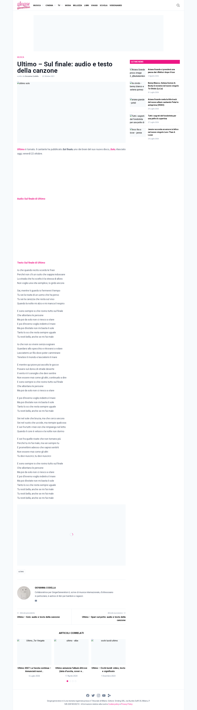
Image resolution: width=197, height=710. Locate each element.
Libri (86, 5)
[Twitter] (93, 695)
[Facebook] (87, 695)
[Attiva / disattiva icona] (178, 5)
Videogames (116, 5)
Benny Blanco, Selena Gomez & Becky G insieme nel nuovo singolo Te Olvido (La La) (163, 86)
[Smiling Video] (109, 695)
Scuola (103, 5)
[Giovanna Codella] (24, 594)
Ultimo (21, 572)
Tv (59, 5)
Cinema (49, 5)
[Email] (36, 600)
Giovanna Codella (32, 76)
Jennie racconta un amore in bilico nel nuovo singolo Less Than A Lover (163, 132)
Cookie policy (113, 704)
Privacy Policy (127, 704)
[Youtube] (103, 695)
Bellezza (77, 5)
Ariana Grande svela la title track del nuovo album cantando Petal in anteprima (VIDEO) (163, 102)
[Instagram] (98, 695)
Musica (37, 5)
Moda (68, 5)
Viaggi (94, 5)
